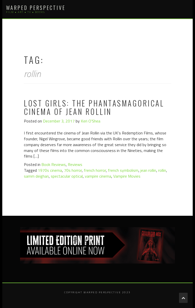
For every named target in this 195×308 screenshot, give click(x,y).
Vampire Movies (126, 176)
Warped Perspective (36, 7)
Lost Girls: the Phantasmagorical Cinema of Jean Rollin (94, 107)
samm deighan (36, 176)
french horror (95, 170)
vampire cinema (98, 176)
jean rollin (148, 170)
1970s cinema (50, 170)
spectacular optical (67, 176)
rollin (162, 170)
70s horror (73, 170)
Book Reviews (53, 164)
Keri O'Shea (90, 121)
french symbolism (123, 170)
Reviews (75, 164)
